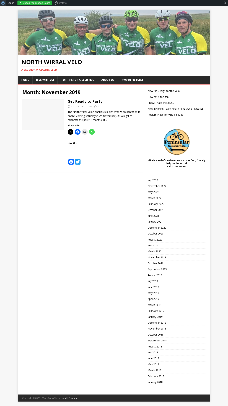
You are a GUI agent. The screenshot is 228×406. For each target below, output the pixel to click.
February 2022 (156, 203)
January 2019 (155, 316)
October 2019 (156, 263)
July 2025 (153, 180)
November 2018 (157, 328)
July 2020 (153, 245)
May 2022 (153, 192)
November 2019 (157, 257)
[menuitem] (3, 3)
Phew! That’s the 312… (161, 102)
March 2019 (154, 305)
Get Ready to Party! (85, 101)
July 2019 (153, 281)
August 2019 (155, 275)
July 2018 (153, 352)
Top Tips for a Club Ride (77, 79)
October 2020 (156, 233)
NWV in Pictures (132, 79)
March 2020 (154, 251)
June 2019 (153, 287)
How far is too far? (158, 97)
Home (25, 79)
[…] (107, 120)
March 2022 (154, 198)
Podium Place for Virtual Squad (165, 114)
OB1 (90, 106)
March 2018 (154, 370)
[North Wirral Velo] (114, 52)
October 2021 (156, 210)
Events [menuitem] (63, 2)
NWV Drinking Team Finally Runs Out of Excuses (175, 108)
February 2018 (156, 376)
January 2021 (155, 221)
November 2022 (157, 186)
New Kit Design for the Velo (164, 91)
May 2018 (153, 364)
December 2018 (157, 322)
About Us (107, 79)
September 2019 (157, 269)
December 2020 (157, 227)
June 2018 (153, 358)
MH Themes (71, 398)
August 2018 (155, 346)
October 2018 (156, 334)
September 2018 (157, 340)
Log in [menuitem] (10, 2)
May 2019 (153, 293)
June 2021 (153, 215)
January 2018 (155, 382)
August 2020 (155, 239)
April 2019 (153, 298)
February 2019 (156, 310)
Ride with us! (45, 79)
